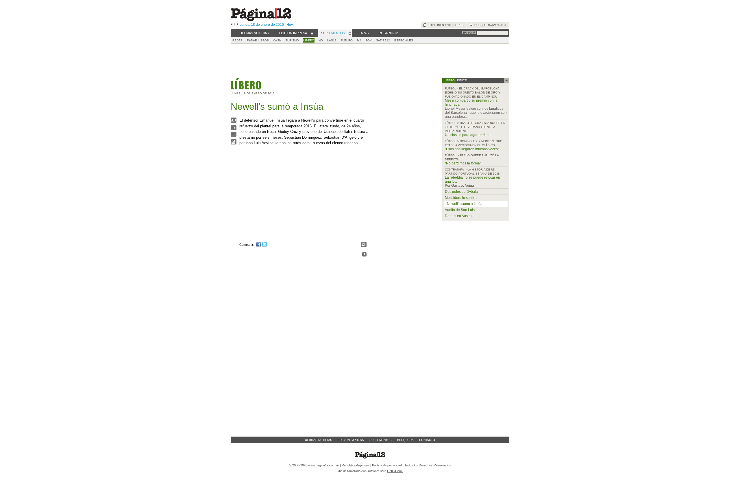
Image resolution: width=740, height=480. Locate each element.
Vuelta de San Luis (460, 210)
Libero (308, 40)
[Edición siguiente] (237, 25)
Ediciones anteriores (445, 25)
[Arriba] (364, 255)
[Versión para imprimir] (233, 143)
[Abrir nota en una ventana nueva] (233, 122)
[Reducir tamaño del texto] (233, 135)
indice (461, 80)
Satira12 (383, 40)
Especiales (403, 40)
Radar (237, 40)
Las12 (331, 40)
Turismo (292, 40)
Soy (368, 40)
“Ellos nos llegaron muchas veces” (472, 149)
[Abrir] (312, 33)
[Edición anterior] (232, 25)
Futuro (347, 40)
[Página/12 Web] (261, 20)
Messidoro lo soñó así (462, 198)
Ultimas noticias (318, 439)
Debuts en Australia (460, 216)
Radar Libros (258, 40)
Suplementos (380, 439)
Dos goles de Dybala (461, 192)
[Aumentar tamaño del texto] (233, 129)
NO (321, 40)
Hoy (289, 25)
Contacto (427, 439)
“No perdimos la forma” (463, 163)
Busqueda (405, 439)
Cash (277, 40)
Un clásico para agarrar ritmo (468, 135)
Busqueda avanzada (489, 25)
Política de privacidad (387, 465)
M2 (359, 40)
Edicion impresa (351, 439)
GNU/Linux (395, 471)
